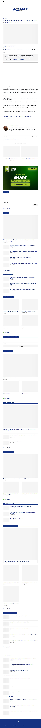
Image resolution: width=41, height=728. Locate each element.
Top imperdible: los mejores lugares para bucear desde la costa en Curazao (21, 664)
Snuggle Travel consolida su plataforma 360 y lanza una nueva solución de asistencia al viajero (19, 430)
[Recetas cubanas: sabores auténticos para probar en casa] (6, 672)
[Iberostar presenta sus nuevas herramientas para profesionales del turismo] (11, 573)
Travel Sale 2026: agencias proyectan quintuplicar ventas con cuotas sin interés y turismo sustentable (24, 691)
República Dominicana (7, 49)
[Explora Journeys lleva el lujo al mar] (6, 443)
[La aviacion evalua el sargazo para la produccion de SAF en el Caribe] (6, 617)
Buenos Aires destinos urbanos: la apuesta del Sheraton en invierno (10, 393)
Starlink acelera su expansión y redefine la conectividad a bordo (17, 478)
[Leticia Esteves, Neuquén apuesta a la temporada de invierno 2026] (6, 508)
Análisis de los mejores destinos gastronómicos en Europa (15, 377)
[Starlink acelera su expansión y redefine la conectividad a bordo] (20, 466)
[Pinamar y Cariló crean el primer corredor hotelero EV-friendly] (6, 624)
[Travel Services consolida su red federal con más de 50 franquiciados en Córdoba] (6, 687)
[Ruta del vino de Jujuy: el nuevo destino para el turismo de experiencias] (30, 386)
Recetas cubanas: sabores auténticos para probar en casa (19, 670)
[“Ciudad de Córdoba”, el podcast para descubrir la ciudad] (11, 594)
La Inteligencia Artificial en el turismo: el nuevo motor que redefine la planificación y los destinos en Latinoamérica (23, 634)
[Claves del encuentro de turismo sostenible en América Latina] (6, 630)
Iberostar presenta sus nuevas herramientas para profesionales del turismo (10, 582)
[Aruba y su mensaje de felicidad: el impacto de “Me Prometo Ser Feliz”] (30, 573)
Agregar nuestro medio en (9, 46)
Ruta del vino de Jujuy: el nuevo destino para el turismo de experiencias (29, 393)
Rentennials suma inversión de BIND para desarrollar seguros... (30, 327)
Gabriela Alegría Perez (8, 22)
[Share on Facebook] (18, 122)
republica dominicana (7, 118)
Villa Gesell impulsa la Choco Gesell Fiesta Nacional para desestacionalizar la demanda (23, 251)
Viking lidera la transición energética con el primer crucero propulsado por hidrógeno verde (23, 435)
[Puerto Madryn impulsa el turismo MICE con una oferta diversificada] (6, 259)
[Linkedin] (34, 1)
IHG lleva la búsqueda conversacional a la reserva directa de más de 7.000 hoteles (22, 289)
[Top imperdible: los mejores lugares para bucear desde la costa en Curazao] (6, 666)
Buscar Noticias (6, 202)
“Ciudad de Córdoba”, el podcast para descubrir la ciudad (10, 603)
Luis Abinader (16, 116)
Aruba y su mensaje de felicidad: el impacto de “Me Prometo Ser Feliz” (29, 582)
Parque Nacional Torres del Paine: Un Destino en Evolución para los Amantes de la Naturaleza (22, 513)
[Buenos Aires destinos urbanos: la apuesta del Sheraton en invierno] (11, 386)
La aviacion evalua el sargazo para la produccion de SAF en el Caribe (20, 615)
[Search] (37, 1)
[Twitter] (32, 1)
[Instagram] (33, 1)
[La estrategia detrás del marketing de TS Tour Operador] (20, 545)
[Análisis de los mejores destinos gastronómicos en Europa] (20, 365)
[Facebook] (31, 1)
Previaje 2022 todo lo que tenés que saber (16, 518)
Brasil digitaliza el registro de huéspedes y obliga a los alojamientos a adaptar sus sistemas (22, 278)
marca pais (21, 116)
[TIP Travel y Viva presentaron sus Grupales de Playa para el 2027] (6, 680)
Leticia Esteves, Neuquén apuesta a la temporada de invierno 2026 (20, 506)
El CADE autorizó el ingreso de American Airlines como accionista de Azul (10, 494)
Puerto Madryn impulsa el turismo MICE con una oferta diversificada (20, 257)
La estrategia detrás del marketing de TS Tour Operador (17, 561)
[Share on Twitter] (19, 122)
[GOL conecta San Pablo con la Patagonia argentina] (30, 487)
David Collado (6, 116)
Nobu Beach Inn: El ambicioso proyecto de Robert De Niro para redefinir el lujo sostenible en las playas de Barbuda (24, 641)
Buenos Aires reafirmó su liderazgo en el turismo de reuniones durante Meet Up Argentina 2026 (22, 246)
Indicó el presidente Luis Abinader (18, 59)
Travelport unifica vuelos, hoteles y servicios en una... (10, 312)
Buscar (35, 204)
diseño (11, 116)
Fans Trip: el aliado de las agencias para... (12, 158)
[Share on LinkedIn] (20, 122)
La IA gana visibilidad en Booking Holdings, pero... (29, 158)
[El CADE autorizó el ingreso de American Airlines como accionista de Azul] (11, 487)
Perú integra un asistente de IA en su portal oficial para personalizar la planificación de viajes (18, 240)
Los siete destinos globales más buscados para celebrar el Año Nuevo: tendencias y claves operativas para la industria (23, 658)
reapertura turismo (27, 116)
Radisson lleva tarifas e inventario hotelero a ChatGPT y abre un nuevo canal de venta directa (23, 284)
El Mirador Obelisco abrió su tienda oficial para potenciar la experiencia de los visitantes (23, 263)
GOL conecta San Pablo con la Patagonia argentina (29, 493)
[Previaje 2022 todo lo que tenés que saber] (6, 520)
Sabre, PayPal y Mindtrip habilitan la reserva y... (29, 311)
